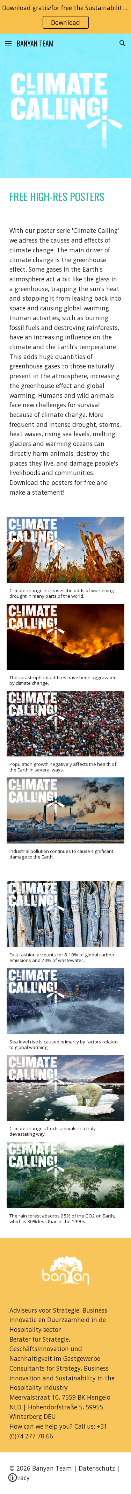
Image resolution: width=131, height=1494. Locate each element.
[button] (8, 43)
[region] (65, 17)
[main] (66, 196)
